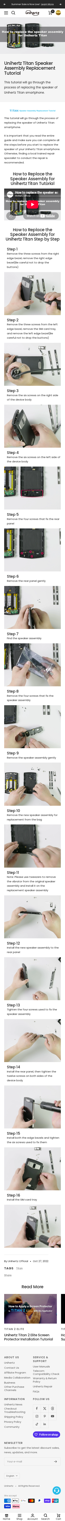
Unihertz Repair (42, 1386)
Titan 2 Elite (14, 1329)
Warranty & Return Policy (45, 1380)
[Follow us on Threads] (52, 1408)
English (10, 1475)
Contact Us (11, 1367)
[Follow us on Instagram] (37, 1416)
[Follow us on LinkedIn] (45, 1424)
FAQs (36, 1391)
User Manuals (41, 1366)
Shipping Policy (13, 1416)
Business (9, 1382)
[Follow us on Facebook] (37, 1408)
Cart (58, 1518)
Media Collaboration (17, 1377)
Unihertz (9, 1362)
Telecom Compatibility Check (46, 1372)
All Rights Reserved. (29, 1486)
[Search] (13, 13)
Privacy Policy (12, 1421)
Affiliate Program (15, 1372)
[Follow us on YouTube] (52, 1416)
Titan (19, 1268)
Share (8, 1275)
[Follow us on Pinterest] (45, 1416)
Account (32, 1518)
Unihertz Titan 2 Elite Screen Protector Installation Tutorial (28, 1337)
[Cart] (50, 13)
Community (11, 1426)
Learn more (47, 4)
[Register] (55, 1461)
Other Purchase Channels (14, 1388)
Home (6, 1518)
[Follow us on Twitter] (45, 1408)
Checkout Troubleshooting (14, 1410)
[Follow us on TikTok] (37, 1424)
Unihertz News (13, 1404)
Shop (19, 1518)
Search (45, 1518)
